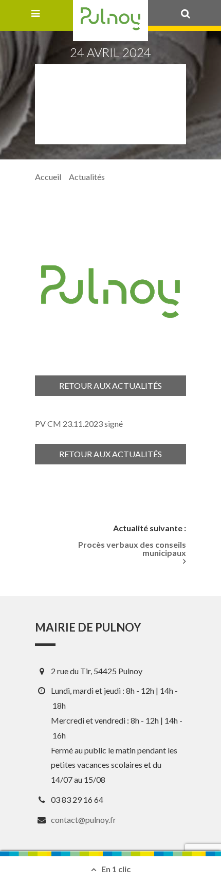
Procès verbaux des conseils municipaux (132, 549)
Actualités (87, 177)
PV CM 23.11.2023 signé (79, 423)
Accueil (48, 177)
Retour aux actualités (110, 385)
